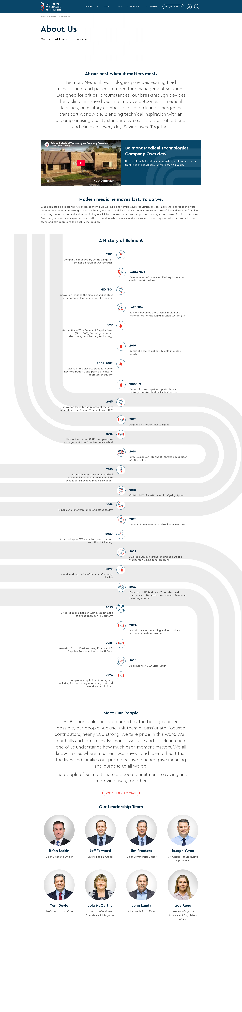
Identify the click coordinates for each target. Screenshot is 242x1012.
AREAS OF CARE (112, 7)
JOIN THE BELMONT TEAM (121, 793)
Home (43, 16)
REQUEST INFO (173, 7)
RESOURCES (134, 7)
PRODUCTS (91, 7)
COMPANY (151, 7)
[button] (189, 6)
